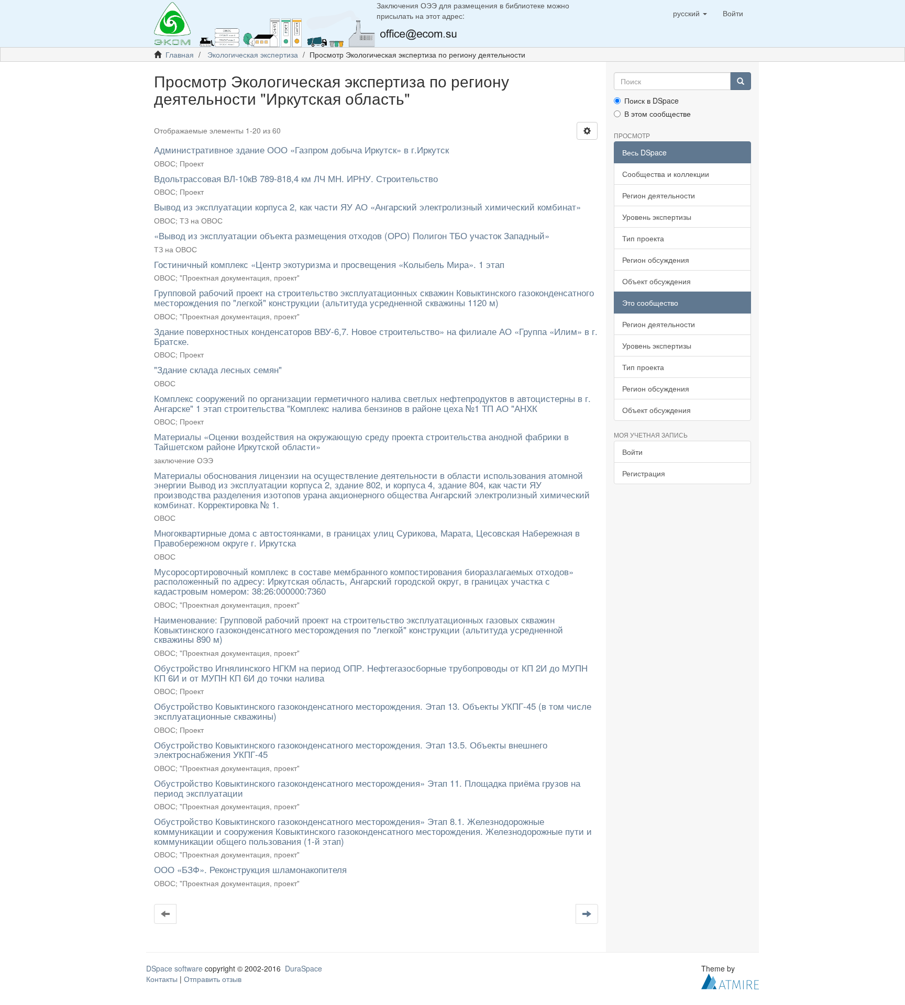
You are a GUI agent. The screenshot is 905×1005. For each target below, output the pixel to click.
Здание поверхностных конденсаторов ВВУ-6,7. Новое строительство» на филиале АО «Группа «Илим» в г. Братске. (376, 336)
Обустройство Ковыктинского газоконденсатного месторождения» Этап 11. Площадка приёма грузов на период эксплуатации (367, 787)
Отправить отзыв (212, 979)
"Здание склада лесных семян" (218, 369)
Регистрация (643, 473)
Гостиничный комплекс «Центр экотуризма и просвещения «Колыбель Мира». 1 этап (329, 264)
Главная (179, 54)
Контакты (162, 979)
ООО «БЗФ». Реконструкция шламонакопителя (250, 869)
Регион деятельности (658, 195)
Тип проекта (643, 238)
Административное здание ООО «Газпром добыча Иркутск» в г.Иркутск (301, 149)
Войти (632, 451)
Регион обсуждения (655, 259)
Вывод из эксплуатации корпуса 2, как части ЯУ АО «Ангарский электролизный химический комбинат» (367, 206)
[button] (690, 13)
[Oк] (740, 81)
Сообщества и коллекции (665, 174)
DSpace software (174, 968)
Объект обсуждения (656, 281)
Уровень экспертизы (656, 216)
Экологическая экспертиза (252, 54)
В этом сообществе (657, 113)
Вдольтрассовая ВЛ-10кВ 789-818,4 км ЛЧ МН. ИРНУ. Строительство (296, 178)
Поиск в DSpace (651, 100)
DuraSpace (303, 968)
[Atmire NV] (730, 980)
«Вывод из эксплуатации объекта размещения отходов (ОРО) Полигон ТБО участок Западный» (351, 235)
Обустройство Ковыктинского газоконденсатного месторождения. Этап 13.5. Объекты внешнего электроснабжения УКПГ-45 (350, 749)
